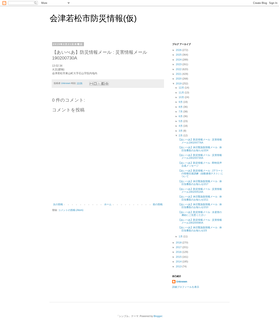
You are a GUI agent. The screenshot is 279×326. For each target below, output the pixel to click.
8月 (181, 106)
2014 (179, 261)
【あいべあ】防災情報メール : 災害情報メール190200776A (200, 141)
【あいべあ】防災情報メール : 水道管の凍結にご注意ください (200, 213)
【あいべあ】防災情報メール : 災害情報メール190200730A (200, 156)
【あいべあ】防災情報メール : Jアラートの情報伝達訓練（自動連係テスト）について (200, 173)
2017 (179, 247)
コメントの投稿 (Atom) (70, 210)
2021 (179, 74)
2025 (179, 54)
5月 (181, 121)
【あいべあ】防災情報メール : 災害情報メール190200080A (200, 221)
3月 (181, 130)
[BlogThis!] (95, 84)
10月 (182, 97)
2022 (179, 69)
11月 (182, 92)
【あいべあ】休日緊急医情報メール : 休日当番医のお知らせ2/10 (200, 206)
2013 (179, 266)
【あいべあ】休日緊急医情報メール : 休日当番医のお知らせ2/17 (200, 183)
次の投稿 (58, 204)
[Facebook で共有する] (103, 84)
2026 (179, 50)
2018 (179, 242)
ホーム (108, 204)
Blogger (158, 316)
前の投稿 (158, 204)
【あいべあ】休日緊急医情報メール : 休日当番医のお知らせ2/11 (200, 198)
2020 (179, 78)
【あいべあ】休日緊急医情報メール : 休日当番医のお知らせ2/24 (200, 149)
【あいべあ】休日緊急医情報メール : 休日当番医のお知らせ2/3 (200, 229)
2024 (179, 59)
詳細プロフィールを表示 (185, 287)
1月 (181, 236)
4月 (181, 125)
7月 (181, 111)
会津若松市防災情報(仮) (93, 18)
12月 (182, 87)
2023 (179, 64)
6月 (181, 116)
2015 (179, 256)
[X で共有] (99, 84)
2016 (179, 252)
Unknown (181, 281)
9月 (181, 102)
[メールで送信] (91, 84)
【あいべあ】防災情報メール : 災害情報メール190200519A (200, 190)
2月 (181, 135)
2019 (179, 83)
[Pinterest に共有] (107, 84)
